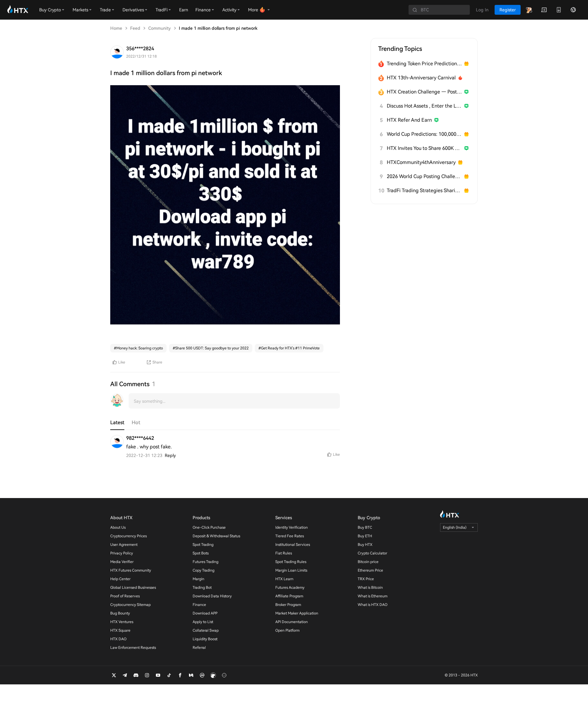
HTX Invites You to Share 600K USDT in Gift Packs (424, 148)
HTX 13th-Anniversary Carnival (421, 78)
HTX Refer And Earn (409, 120)
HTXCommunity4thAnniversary (421, 162)
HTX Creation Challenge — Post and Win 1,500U (424, 92)
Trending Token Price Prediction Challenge (424, 64)
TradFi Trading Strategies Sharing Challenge (424, 190)
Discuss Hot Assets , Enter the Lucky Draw (424, 106)
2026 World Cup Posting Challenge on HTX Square (424, 176)
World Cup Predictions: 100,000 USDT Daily (424, 134)
